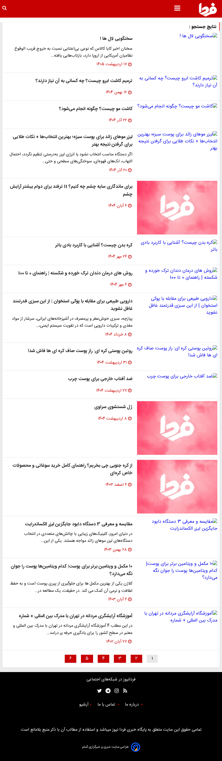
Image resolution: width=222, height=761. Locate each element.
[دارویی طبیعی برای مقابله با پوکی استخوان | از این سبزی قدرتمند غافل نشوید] (177, 305)
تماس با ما (106, 704)
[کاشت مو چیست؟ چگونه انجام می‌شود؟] (177, 106)
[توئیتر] (98, 691)
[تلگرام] (106, 691)
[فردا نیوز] (208, 9)
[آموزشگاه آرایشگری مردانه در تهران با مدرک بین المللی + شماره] (177, 617)
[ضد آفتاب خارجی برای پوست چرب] (177, 376)
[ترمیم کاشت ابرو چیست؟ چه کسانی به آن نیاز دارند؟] (177, 82)
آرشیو (83, 704)
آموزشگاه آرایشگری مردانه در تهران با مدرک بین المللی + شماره (75, 616)
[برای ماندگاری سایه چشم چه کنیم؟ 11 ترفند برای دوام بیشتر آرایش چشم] (177, 208)
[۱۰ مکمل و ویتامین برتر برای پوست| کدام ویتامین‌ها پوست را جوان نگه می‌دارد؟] (177, 571)
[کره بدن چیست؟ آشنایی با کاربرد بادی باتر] (177, 246)
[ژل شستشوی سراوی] (177, 428)
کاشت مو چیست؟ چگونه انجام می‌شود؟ (95, 109)
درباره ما (132, 704)
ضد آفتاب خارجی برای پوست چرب (100, 379)
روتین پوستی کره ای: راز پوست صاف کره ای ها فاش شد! (80, 351)
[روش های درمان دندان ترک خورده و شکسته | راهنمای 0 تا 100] (177, 274)
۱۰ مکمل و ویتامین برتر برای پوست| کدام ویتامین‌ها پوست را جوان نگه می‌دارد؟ (71, 570)
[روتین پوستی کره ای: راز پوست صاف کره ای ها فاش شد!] (177, 352)
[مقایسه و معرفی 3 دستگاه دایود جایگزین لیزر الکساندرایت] (177, 525)
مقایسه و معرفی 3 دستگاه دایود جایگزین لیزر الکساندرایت (78, 524)
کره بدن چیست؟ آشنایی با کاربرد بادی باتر (93, 245)
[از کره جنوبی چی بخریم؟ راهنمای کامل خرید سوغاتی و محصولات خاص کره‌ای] (177, 486)
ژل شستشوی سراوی (113, 407)
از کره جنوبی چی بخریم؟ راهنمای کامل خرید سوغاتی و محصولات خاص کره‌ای (72, 469)
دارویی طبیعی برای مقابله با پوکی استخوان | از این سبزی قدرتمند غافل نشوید (72, 305)
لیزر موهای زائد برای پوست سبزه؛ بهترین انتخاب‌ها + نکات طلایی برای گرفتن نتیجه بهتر (72, 140)
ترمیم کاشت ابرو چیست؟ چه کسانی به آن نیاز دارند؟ (84, 81)
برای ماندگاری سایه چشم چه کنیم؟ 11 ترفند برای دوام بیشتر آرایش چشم (71, 190)
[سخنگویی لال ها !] (177, 36)
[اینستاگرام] (115, 691)
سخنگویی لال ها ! (116, 39)
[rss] (123, 691)
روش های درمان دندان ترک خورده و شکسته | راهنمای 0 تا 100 (75, 273)
